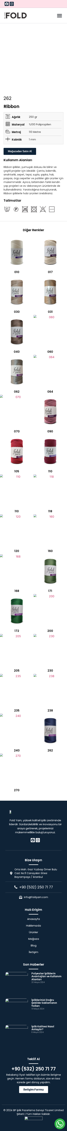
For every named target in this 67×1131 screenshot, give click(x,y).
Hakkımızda (33, 925)
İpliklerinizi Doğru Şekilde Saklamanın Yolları (44, 1003)
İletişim (33, 952)
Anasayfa (33, 919)
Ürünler (33, 932)
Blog (33, 945)
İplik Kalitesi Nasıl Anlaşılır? (42, 1028)
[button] (59, 15)
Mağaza (33, 939)
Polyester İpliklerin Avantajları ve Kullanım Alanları (46, 976)
